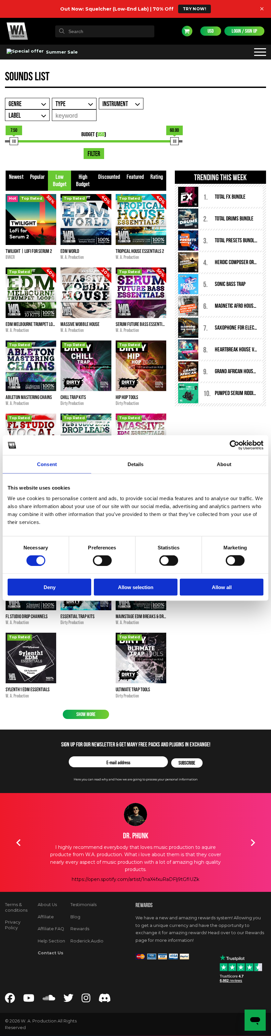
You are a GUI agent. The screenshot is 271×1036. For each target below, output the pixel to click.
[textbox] (104, 31)
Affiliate (46, 916)
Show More (86, 714)
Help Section (51, 940)
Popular (37, 177)
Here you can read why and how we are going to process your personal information (136, 779)
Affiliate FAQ (51, 928)
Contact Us (50, 952)
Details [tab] (136, 464)
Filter (94, 154)
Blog (75, 916)
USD (211, 31)
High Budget (83, 180)
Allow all (222, 587)
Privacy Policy (12, 925)
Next (253, 842)
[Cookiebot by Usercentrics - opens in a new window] (234, 445)
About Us (47, 904)
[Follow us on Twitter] (68, 1000)
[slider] (13, 141)
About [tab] (224, 464)
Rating (156, 177)
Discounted (109, 177)
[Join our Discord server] (104, 1000)
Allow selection (135, 587)
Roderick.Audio (86, 940)
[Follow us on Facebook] (10, 1000)
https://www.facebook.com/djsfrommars (135, 879)
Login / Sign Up (244, 31)
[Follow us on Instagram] (86, 1000)
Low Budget (59, 180)
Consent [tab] (47, 464)
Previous (18, 842)
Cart (187, 31)
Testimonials (83, 904)
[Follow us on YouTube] (28, 1000)
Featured (135, 177)
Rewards (79, 928)
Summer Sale (61, 52)
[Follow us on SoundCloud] (49, 1000)
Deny (50, 587)
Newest (16, 177)
